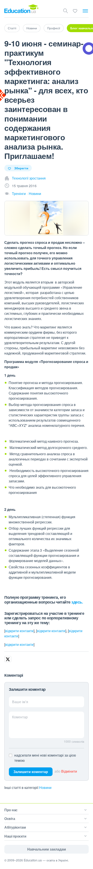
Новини (31, 28)
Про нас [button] (11, 809)
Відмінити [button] (69, 771)
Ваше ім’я (20, 701)
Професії (53, 28)
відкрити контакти (19, 630)
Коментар (20, 716)
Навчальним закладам (46, 849)
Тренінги (19, 193)
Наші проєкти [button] (15, 836)
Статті (12, 28)
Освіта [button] (9, 818)
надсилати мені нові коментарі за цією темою (45, 758)
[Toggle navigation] (85, 11)
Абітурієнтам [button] (15, 827)
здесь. (77, 602)
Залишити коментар (30, 771)
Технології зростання (29, 178)
